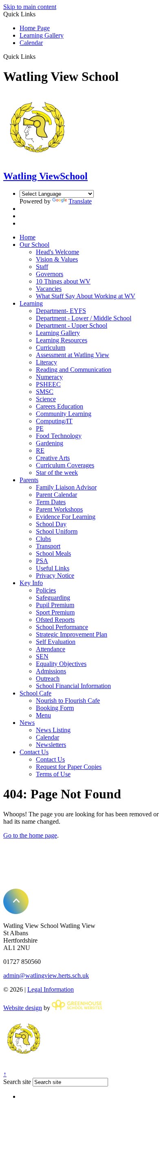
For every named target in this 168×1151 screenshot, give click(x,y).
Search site (17, 1081)
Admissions (51, 671)
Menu (43, 715)
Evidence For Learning (65, 516)
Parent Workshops (59, 509)
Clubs (43, 538)
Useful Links (52, 568)
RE (40, 450)
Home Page (35, 28)
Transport (48, 546)
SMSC (44, 391)
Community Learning (63, 413)
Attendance (50, 649)
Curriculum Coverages (65, 465)
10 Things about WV (63, 281)
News (27, 722)
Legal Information (50, 989)
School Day (51, 524)
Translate (80, 201)
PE (40, 428)
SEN (42, 656)
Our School (34, 244)
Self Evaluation (55, 641)
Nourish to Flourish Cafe (68, 700)
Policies (46, 590)
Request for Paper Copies (69, 766)
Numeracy (49, 376)
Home (27, 237)
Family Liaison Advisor (66, 487)
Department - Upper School (71, 325)
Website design (22, 1007)
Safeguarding (53, 597)
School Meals (53, 553)
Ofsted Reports (55, 619)
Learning (31, 303)
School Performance (62, 627)
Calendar (31, 42)
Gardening (49, 443)
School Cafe (35, 693)
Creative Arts (53, 457)
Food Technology (59, 435)
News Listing (53, 729)
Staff (42, 266)
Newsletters (51, 744)
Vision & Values (57, 259)
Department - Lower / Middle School (83, 318)
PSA (42, 560)
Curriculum (50, 347)
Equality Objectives (61, 663)
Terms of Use (53, 774)
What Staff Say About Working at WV (85, 296)
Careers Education (59, 406)
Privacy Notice (55, 575)
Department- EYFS (61, 310)
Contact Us (34, 752)
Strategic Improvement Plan (71, 634)
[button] (38, 56)
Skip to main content (29, 6)
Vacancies (49, 288)
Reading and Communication (73, 369)
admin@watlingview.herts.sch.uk (46, 975)
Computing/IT (54, 421)
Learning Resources (61, 340)
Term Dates (51, 501)
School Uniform (56, 531)
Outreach (48, 678)
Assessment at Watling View (72, 354)
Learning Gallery (42, 35)
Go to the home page (30, 835)
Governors (49, 273)
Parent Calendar (56, 494)
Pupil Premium (55, 604)
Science (46, 399)
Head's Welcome (57, 251)
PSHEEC (48, 384)
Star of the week (57, 472)
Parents (29, 479)
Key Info (31, 582)
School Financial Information (73, 685)
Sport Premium (55, 612)
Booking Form (55, 707)
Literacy (46, 362)
